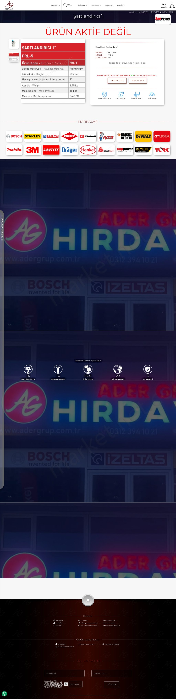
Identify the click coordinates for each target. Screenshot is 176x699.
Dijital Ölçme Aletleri (66, 646)
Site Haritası (110, 623)
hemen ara (117, 81)
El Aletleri (61, 644)
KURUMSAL (108, 5)
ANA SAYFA (55, 5)
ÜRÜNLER (81, 5)
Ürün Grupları (110, 620)
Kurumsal (84, 620)
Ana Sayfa (59, 620)
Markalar (59, 623)
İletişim (58, 625)
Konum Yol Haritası (112, 625)
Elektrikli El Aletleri (111, 644)
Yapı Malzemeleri (87, 644)
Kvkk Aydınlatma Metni (89, 623)
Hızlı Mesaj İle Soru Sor (88, 625)
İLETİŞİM (120, 5)
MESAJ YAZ (138, 81)
